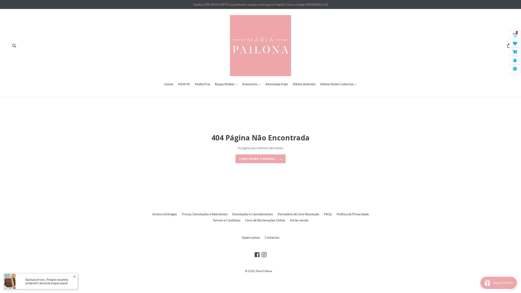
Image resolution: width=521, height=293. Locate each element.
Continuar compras (257, 159)
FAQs (328, 214)
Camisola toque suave (52, 283)
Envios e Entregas (164, 214)
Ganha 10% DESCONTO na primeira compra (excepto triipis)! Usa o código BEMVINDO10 (260, 4)
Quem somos (251, 237)
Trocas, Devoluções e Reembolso (205, 214)
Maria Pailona (264, 271)
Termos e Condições (226, 220)
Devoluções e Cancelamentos (252, 214)
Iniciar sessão (299, 220)
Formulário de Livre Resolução (298, 214)
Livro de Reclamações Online (265, 220)
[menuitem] (168, 84)
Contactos (272, 237)
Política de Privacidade (353, 214)
